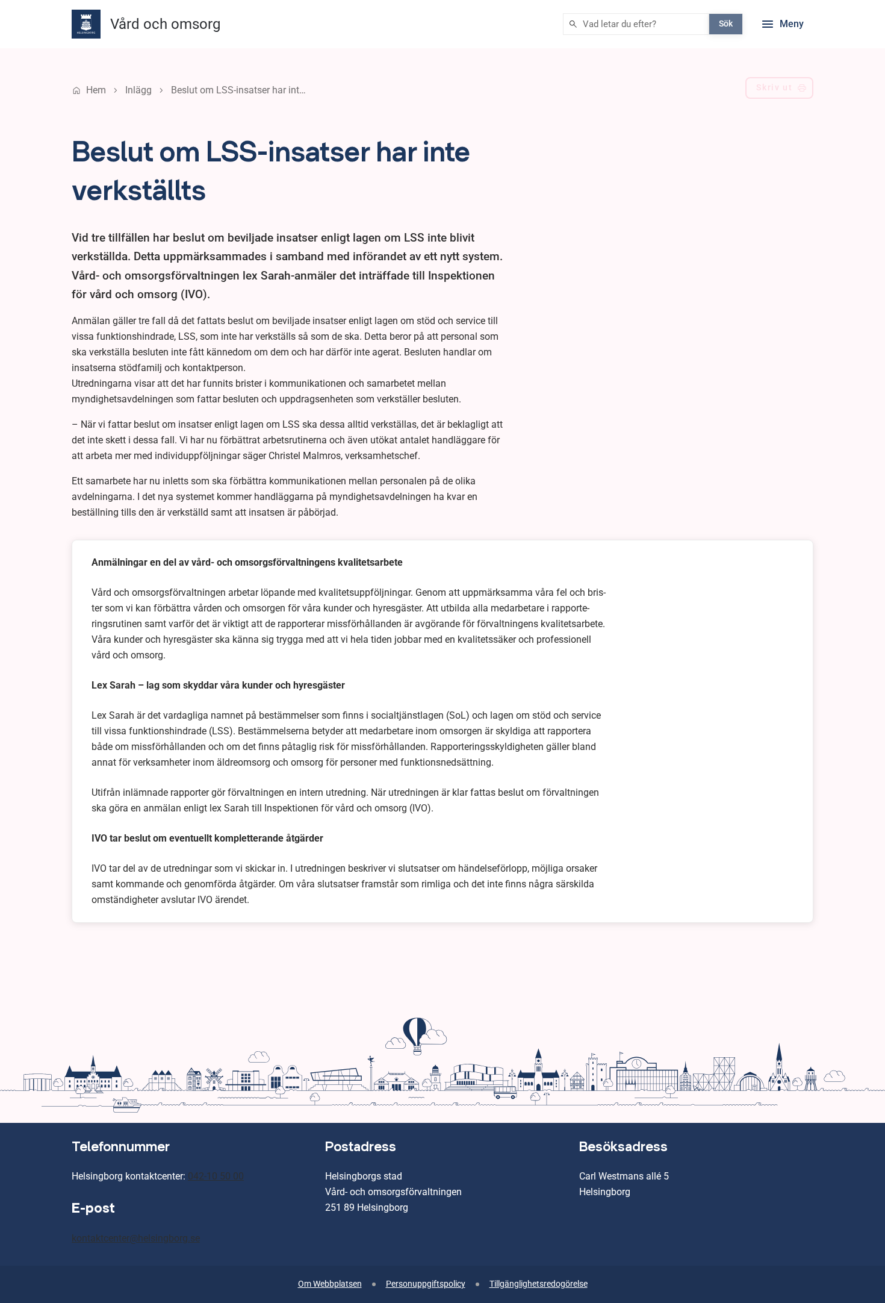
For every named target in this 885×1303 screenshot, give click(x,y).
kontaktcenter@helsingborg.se (136, 1238)
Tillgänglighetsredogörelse (538, 1284)
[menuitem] (779, 90)
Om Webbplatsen (330, 1284)
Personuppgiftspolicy (425, 1284)
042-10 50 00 (216, 1176)
